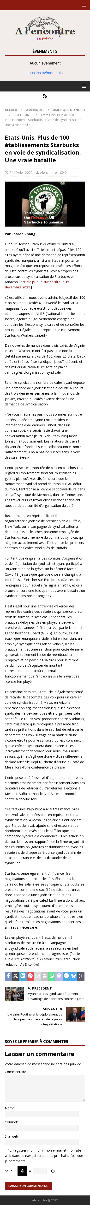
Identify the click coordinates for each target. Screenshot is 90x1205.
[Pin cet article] (30, 976)
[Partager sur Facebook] (8, 976)
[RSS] (45, 96)
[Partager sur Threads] (80, 976)
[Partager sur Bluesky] (73, 976)
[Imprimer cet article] (44, 976)
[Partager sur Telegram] (66, 976)
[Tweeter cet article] (15, 976)
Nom (9, 1108)
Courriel (11, 1122)
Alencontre (48, 172)
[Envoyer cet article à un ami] (37, 976)
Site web (11, 1136)
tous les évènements (45, 72)
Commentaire (15, 1071)
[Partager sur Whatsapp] (51, 976)
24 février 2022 (21, 172)
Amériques (35, 110)
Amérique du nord (69, 110)
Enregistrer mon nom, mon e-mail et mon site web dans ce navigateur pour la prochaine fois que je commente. (44, 1155)
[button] (83, 5)
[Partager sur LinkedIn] (22, 976)
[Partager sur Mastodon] (59, 976)
